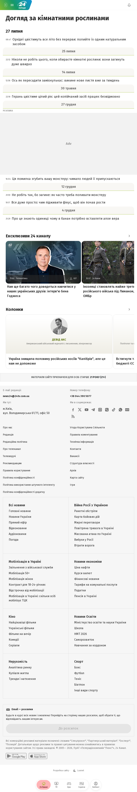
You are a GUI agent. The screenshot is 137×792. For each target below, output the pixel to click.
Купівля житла (19, 673)
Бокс (77, 667)
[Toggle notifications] (129, 5)
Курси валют (83, 573)
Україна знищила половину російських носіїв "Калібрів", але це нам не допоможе (57, 361)
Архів (73, 470)
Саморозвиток (84, 639)
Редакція (8, 434)
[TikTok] (114, 410)
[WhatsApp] (120, 410)
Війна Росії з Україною (91, 505)
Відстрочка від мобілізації (26, 590)
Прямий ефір (18, 522)
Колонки (14, 309)
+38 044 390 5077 (80, 396)
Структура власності (82, 463)
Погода (13, 539)
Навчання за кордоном (90, 645)
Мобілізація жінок (21, 579)
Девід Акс (59, 339)
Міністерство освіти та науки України (100, 622)
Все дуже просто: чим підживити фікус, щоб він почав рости (58, 202)
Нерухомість (18, 662)
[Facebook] (73, 410)
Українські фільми (21, 628)
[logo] (22, 5)
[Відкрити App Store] (38, 756)
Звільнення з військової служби (31, 567)
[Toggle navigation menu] (12, 5)
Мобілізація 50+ (19, 573)
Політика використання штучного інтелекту (29, 484)
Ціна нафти (82, 567)
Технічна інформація (82, 441)
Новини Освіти (85, 617)
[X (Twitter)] (80, 410)
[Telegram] (93, 410)
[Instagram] (100, 410)
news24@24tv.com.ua (16, 396)
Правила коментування (83, 434)
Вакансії (74, 456)
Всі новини (17, 505)
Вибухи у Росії (83, 539)
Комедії (14, 639)
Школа (78, 628)
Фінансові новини (86, 579)
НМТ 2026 (80, 634)
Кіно (12, 617)
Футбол (79, 673)
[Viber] (107, 410)
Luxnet (80, 770)
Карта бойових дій (87, 516)
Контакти (75, 449)
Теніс (77, 679)
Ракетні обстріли (85, 511)
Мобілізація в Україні (25, 562)
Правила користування (16, 470)
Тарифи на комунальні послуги (95, 584)
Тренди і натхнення (22, 679)
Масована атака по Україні (92, 534)
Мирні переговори (87, 522)
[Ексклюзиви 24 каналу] (129, 236)
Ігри (72, 484)
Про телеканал (12, 449)
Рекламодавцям (12, 463)
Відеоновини (18, 528)
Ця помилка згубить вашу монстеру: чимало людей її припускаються (66, 179)
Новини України (20, 516)
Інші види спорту (86, 690)
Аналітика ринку (20, 667)
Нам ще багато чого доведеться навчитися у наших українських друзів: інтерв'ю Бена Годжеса (41, 291)
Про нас (7, 427)
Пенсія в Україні (85, 596)
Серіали (14, 645)
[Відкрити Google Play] (16, 756)
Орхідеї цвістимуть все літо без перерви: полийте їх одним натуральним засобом (69, 41)
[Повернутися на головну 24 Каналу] (6, 5)
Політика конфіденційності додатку (24, 492)
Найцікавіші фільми (22, 622)
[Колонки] (129, 309)
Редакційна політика (15, 441)
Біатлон (79, 684)
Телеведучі (9, 456)
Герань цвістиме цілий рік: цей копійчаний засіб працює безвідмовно (66, 97)
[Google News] (127, 410)
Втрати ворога (84, 545)
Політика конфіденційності (19, 477)
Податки (80, 590)
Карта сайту (77, 477)
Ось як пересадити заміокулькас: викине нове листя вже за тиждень (65, 80)
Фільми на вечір (20, 634)
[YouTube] (86, 410)
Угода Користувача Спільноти (87, 427)
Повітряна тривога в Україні (94, 528)
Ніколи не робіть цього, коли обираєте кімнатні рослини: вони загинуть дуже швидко (68, 62)
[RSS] (73, 416)
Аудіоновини (17, 534)
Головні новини (20, 511)
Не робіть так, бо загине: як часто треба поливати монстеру (59, 195)
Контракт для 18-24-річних (27, 584)
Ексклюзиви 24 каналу (28, 235)
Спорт (78, 662)
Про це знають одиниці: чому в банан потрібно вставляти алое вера (65, 219)
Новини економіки (88, 562)
